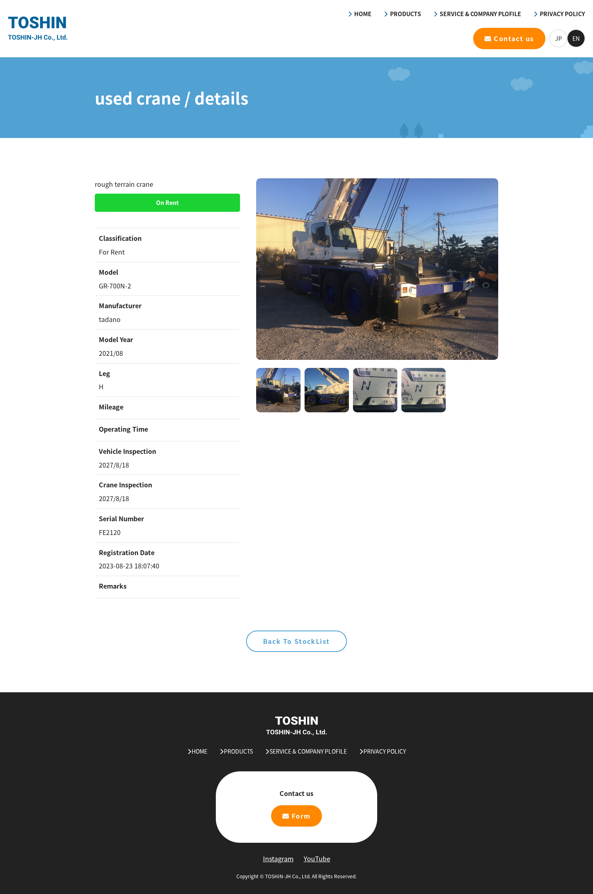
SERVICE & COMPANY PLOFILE (480, 14)
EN (576, 38)
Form (301, 816)
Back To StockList (296, 641)
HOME (363, 14)
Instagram (278, 858)
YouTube (317, 858)
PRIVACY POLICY (562, 14)
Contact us (514, 38)
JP (558, 38)
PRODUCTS (405, 14)
